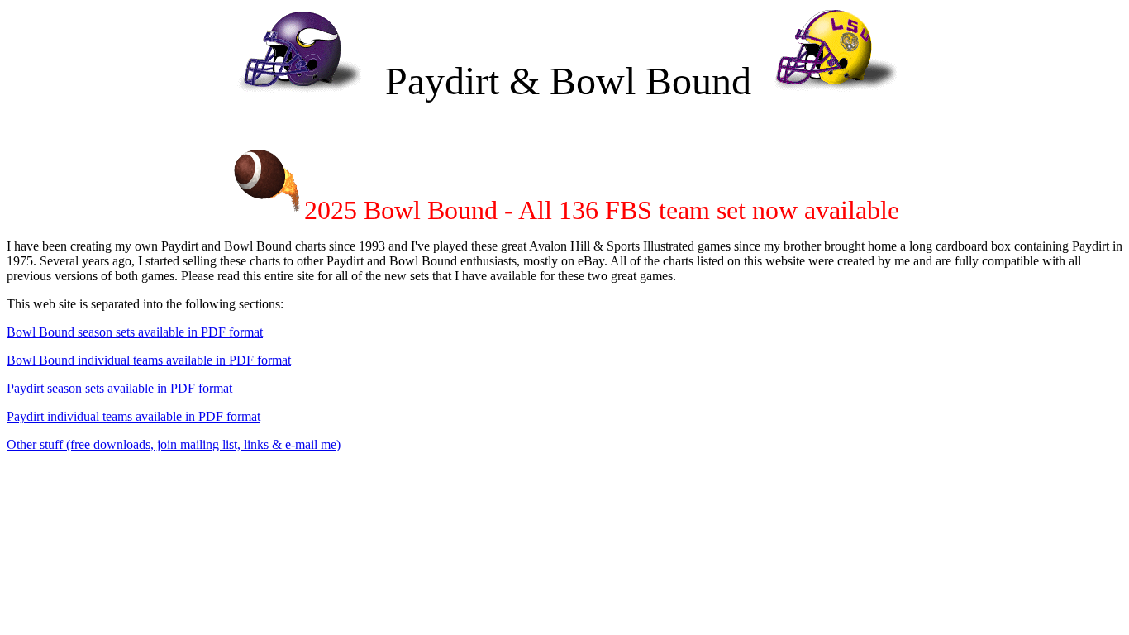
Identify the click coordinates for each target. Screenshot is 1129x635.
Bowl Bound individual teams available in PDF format (149, 360)
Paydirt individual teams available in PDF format (133, 416)
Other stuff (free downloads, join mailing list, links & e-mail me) (174, 444)
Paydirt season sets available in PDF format (119, 388)
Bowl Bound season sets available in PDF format (135, 332)
